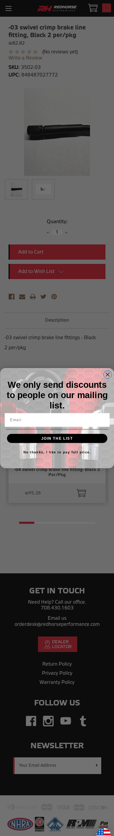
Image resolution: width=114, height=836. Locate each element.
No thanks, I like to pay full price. (57, 452)
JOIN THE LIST (57, 438)
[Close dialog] (107, 374)
